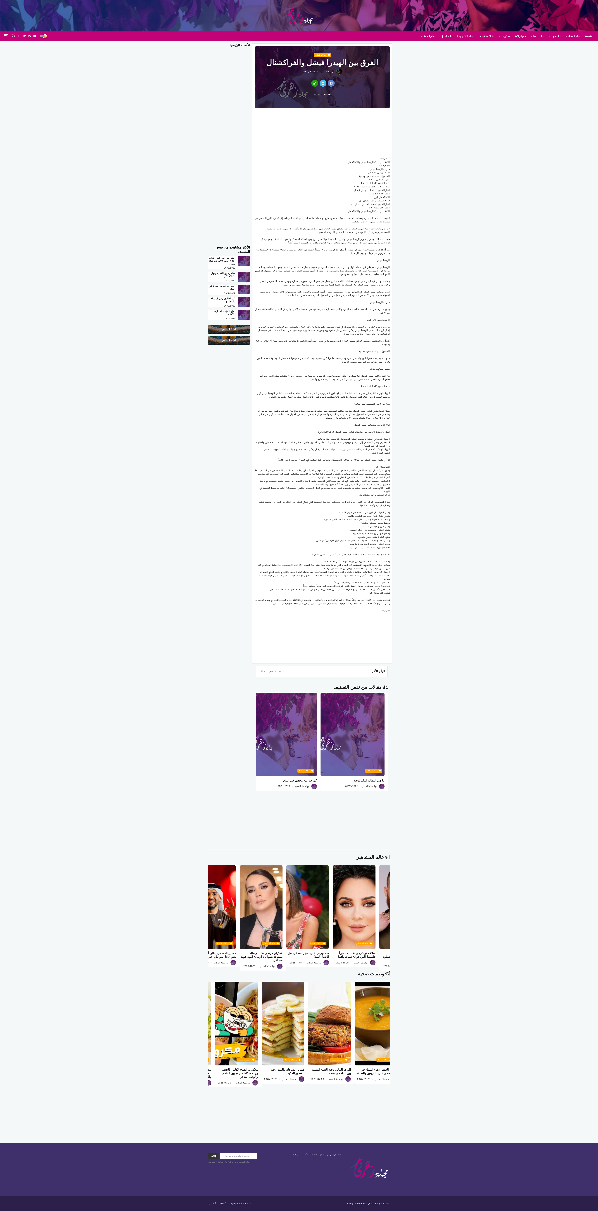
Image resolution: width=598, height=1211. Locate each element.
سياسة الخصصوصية (241, 1203)
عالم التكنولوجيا (465, 36)
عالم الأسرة (428, 36)
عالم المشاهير (573, 36)
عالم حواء (556, 36)
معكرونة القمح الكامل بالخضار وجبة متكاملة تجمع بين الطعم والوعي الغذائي (325, 1073)
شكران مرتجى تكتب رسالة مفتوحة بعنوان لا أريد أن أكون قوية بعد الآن (323, 956)
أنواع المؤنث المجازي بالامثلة (224, 313)
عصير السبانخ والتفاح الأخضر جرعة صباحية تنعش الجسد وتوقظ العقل (230, 1071)
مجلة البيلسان (375, 1203)
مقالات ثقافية (321, 55)
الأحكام (223, 1203)
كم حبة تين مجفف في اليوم (371, 781)
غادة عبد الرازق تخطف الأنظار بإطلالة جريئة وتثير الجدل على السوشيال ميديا (232, 956)
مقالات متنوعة (487, 36)
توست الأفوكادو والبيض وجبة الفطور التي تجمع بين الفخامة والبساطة (279, 1073)
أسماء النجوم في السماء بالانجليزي (223, 300)
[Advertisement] (322, 132)
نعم (271, 671)
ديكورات (505, 36)
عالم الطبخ (446, 36)
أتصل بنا (212, 1203)
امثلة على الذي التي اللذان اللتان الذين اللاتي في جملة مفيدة (222, 260)
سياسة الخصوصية (215, 1162)
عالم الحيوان (537, 36)
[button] (13, 36)
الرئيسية (589, 36)
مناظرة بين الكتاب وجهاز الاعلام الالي (223, 275)
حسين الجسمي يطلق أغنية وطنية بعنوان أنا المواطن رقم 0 (276, 955)
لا (264, 671)
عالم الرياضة (520, 36)
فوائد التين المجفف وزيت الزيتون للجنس (295, 781)
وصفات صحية (371, 974)
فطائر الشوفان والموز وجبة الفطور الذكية (373, 1071)
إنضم (213, 1156)
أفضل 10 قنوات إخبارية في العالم (222, 287)
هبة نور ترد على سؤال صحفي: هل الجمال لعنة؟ (369, 955)
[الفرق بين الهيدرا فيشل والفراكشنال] (331, 83)
